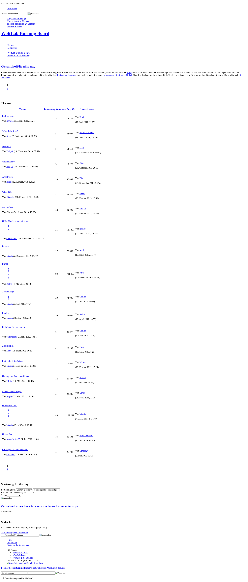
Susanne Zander (87, 132)
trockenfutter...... (9, 207)
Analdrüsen (7, 177)
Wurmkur (6, 146)
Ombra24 (10, 454)
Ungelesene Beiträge (16, 18)
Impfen (5, 313)
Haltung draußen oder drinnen (15, 376)
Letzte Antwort (88, 109)
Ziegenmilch (7, 346)
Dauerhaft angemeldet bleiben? (18, 578)
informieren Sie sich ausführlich (118, 75)
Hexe (8, 350)
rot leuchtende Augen (12, 391)
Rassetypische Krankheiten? (15, 449)
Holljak (9, 151)
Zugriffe (71, 109)
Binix (82, 163)
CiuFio (83, 296)
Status (4, 495)
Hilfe (129, 72)
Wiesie (83, 377)
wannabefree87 (13, 439)
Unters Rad (7, 434)
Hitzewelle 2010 (9, 405)
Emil (82, 117)
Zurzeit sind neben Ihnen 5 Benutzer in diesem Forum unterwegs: (39, 505)
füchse (82, 314)
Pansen (5, 246)
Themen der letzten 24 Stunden (21, 24)
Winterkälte (7, 192)
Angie (9, 396)
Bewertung (49, 109)
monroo (83, 229)
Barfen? (5, 264)
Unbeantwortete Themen (18, 21)
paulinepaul (11, 337)
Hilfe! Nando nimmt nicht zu (15, 221)
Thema (22, 109)
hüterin (9, 256)
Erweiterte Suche (14, 26)
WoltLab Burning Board (25, 33)
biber (82, 272)
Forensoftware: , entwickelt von (33, 568)
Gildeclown (11, 238)
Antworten (60, 109)
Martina (83, 362)
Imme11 (10, 121)
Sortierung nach (8, 489)
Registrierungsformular (66, 75)
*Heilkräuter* (8, 161)
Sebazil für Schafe (10, 131)
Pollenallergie (8, 116)
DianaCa (10, 197)
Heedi (82, 193)
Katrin (9, 284)
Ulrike (9, 381)
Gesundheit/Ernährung (18, 66)
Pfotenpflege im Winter (12, 361)
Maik (82, 148)
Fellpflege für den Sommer (14, 327)
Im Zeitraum (6, 492)
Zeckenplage (8, 291)
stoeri (8, 136)
